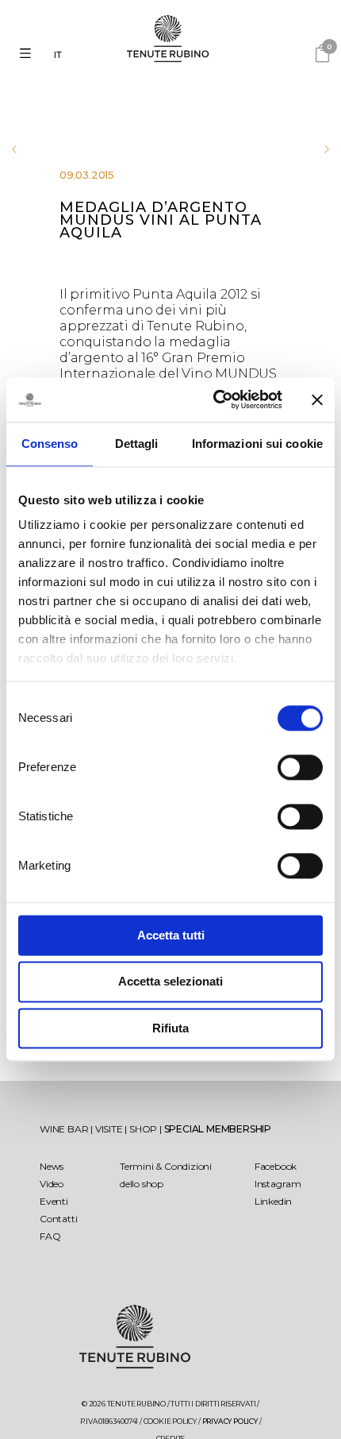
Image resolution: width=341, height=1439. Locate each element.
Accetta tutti (171, 935)
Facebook (276, 1166)
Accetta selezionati (170, 982)
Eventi (54, 1201)
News (51, 1166)
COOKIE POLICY (170, 1421)
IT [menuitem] (58, 54)
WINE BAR (65, 1129)
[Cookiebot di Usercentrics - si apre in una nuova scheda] (214, 399)
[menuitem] (61, 55)
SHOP (144, 1129)
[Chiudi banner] (317, 399)
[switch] (300, 767)
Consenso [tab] (50, 443)
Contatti (58, 1219)
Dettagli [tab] (137, 443)
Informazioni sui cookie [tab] (257, 443)
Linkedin (273, 1201)
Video (51, 1184)
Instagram (278, 1184)
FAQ (50, 1236)
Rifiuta (170, 1028)
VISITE (110, 1129)
